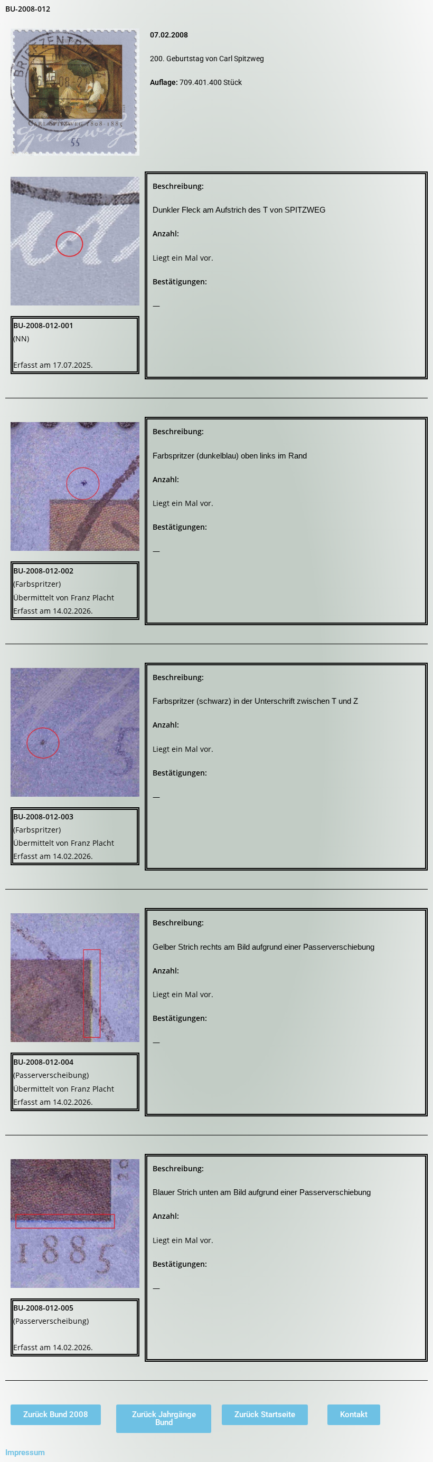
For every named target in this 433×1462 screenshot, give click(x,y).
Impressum (25, 1452)
